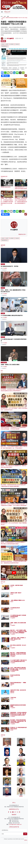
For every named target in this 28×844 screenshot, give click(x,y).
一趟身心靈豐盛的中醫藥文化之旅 (17, 600)
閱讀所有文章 (22, 234)
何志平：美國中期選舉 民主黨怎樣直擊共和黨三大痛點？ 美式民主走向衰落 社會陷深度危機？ (18, 669)
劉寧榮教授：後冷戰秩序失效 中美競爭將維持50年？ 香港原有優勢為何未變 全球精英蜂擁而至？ (21, 201)
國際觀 (3, 41)
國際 (8, 16)
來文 (11, 685)
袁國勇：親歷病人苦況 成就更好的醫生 (10, 364)
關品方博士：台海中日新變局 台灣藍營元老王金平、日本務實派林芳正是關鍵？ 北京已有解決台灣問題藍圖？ (18, 631)
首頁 (1, 16)
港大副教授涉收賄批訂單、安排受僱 (9, 266)
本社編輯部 (10, 38)
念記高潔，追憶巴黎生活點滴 (16, 585)
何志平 (11, 609)
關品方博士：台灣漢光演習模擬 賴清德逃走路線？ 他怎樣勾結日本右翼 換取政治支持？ (18, 654)
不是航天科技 (13, 697)
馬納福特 (17, 44)
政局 (5, 16)
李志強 (11, 698)
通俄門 (7, 44)
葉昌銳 (11, 594)
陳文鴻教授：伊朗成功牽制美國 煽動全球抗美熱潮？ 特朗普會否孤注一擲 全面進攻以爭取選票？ (18, 721)
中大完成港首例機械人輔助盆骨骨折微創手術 (12, 315)
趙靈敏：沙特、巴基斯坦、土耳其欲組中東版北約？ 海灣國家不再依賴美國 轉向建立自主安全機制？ (7, 202)
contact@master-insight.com (15, 824)
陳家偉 (11, 601)
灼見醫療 (2, 313)
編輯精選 (12, 692)
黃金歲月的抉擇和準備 (15, 675)
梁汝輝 (11, 730)
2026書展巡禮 (3, 362)
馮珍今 (11, 586)
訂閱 (25, 833)
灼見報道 (2, 264)
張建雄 (11, 676)
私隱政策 (25, 840)
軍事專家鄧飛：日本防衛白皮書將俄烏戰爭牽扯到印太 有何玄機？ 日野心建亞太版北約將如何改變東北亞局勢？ (18, 714)
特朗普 (3, 44)
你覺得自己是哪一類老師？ (16, 592)
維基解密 (12, 44)
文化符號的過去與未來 (15, 607)
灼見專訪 (2, 337)
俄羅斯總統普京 (5, 46)
